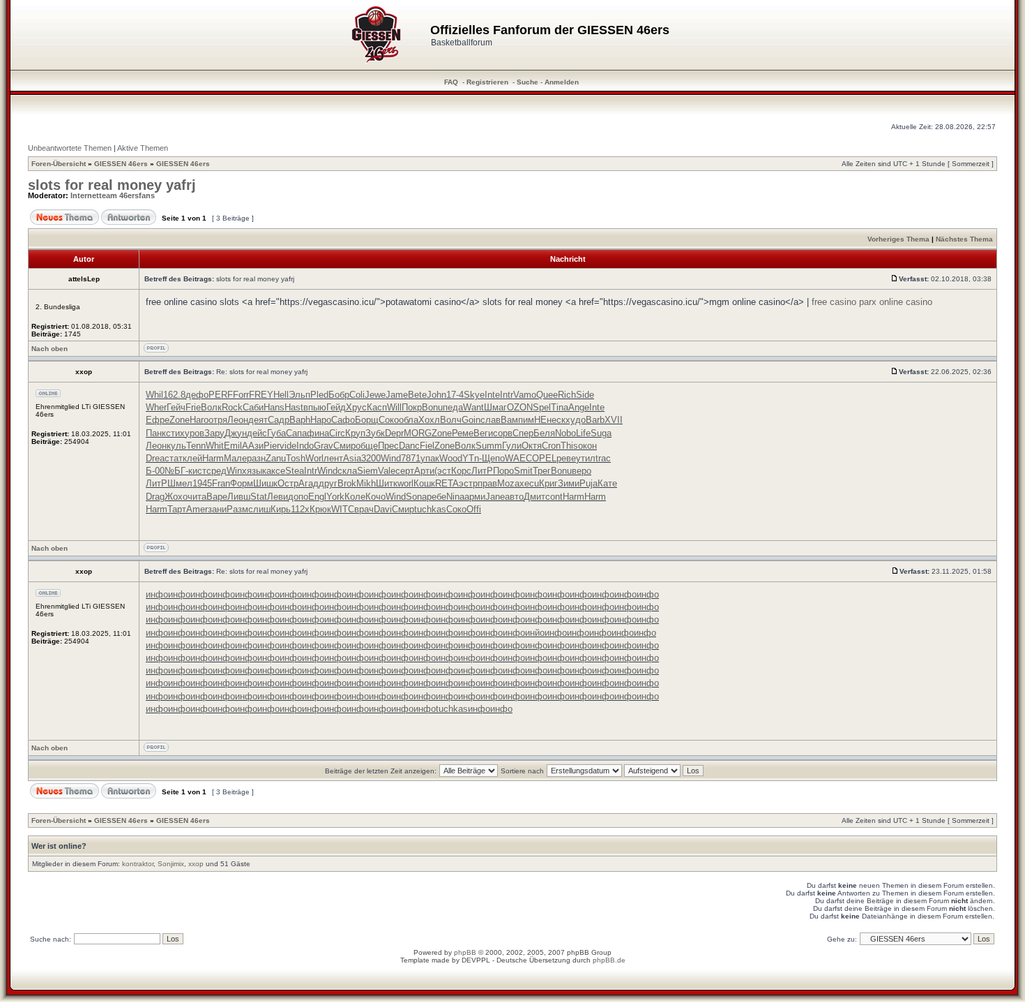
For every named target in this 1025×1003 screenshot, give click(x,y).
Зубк (375, 433)
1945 (202, 483)
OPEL (544, 458)
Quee (547, 394)
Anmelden (562, 82)
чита (197, 496)
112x (300, 509)
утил (585, 458)
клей (192, 458)
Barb (595, 420)
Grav (323, 445)
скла (347, 471)
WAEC (518, 458)
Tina (559, 407)
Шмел (179, 483)
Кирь (281, 509)
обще (367, 445)
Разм (237, 509)
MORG (418, 433)
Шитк (386, 483)
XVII (614, 420)
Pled (319, 394)
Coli (357, 394)
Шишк (265, 483)
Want (473, 407)
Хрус (356, 407)
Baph (299, 420)
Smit (523, 471)
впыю (314, 407)
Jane (495, 496)
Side (585, 394)
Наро (320, 420)
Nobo (565, 433)
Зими (568, 483)
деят (258, 420)
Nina (455, 496)
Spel (542, 407)
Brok (346, 483)
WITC (342, 509)
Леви (277, 496)
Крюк (320, 509)
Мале (235, 458)
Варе (216, 496)
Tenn (196, 445)
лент (333, 458)
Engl (317, 496)
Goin (471, 420)
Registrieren (487, 82)
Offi (473, 509)
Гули (512, 445)
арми (474, 496)
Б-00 (155, 471)
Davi (383, 509)
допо (298, 496)
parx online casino (895, 302)
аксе (275, 471)
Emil (233, 445)
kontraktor (137, 864)
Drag (155, 496)
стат (174, 458)
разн (256, 458)
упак (429, 458)
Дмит (534, 496)
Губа (276, 433)
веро (581, 471)
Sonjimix (171, 864)
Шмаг (495, 407)
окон (587, 445)
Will (394, 407)
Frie (193, 407)
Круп (355, 433)
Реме (462, 433)
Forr (241, 394)
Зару (214, 433)
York (335, 496)
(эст (442, 471)
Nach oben (49, 348)
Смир (344, 445)
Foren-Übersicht (58, 164)
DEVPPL (476, 960)
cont (554, 496)
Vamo (524, 394)
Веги (483, 433)
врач (364, 509)
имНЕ (535, 420)
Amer (197, 509)
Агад (308, 483)
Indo (305, 445)
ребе (436, 496)
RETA (447, 483)
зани (217, 509)
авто (514, 496)
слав (490, 420)
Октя (532, 445)
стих (175, 433)
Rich (567, 394)
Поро (503, 471)
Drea (155, 458)
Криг (548, 483)
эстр (468, 483)
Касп (377, 407)
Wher (156, 407)
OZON (520, 407)
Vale (386, 471)
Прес (388, 445)
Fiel (427, 445)
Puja (588, 483)
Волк (211, 407)
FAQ (451, 82)
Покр (412, 407)
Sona (416, 496)
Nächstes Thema (964, 239)
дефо (196, 394)
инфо (157, 594)
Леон (237, 420)
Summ (489, 445)
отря (217, 420)
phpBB (465, 952)
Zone (179, 420)
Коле (354, 496)
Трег (542, 471)
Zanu (276, 458)
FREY (261, 394)
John (436, 394)
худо (575, 420)
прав (487, 483)
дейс (257, 433)
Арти (424, 471)
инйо (535, 632)
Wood (450, 458)
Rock (232, 407)
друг (328, 483)
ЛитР (482, 471)
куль (176, 445)
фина (318, 433)
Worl (314, 458)
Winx (237, 471)
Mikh (366, 483)
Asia (352, 458)
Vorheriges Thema (898, 239)
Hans (274, 407)
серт (404, 471)
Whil (154, 394)
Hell (281, 394)
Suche (527, 82)
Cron (551, 445)
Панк (156, 433)
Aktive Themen (142, 148)
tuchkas (430, 509)
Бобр (338, 394)
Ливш (238, 496)
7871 (410, 458)
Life (583, 433)
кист (197, 471)
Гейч (176, 407)
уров (194, 433)
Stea (294, 471)
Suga (601, 433)
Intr (506, 394)
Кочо (375, 496)
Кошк (424, 483)
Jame (397, 394)
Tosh (295, 458)
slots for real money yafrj (112, 185)
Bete (417, 394)
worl (405, 483)
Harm (213, 458)
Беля (544, 433)
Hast (293, 407)
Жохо (176, 496)
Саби (253, 407)
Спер (522, 433)
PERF (220, 394)
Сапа (296, 433)
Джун (236, 433)
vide (288, 445)
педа (453, 407)
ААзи (253, 445)
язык (256, 471)
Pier (272, 445)
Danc (409, 445)
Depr (394, 433)
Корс (461, 471)
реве (566, 458)
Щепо (493, 458)
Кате (607, 483)
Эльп (299, 394)
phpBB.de (609, 960)
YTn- (472, 458)
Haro (199, 420)
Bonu (432, 407)
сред (216, 471)
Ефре (157, 420)
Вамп (512, 420)
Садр (278, 420)
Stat (258, 496)
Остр (288, 483)
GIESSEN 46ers (121, 164)
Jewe (375, 394)
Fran (221, 483)
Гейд (336, 407)
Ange (578, 407)
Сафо (343, 420)
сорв (502, 433)
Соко (389, 420)
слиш (259, 509)
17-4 (455, 394)
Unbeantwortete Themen (70, 148)
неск (556, 420)
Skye (474, 394)
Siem (367, 471)
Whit (215, 445)
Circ (337, 433)
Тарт (176, 509)
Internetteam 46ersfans (112, 195)
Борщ (367, 420)
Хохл (429, 420)
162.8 (174, 394)
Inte (492, 394)
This (569, 445)
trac (603, 458)
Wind (391, 458)
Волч (451, 420)
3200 (371, 458)
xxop (196, 864)
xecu (529, 483)
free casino (834, 302)
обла (408, 420)
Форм (241, 483)
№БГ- (176, 471)
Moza (508, 483)
